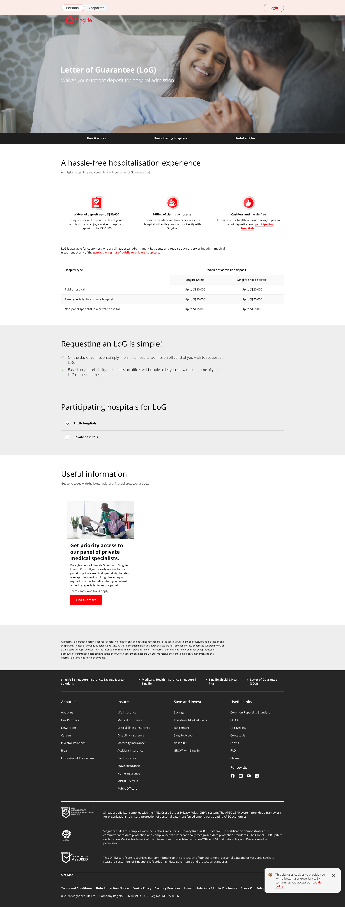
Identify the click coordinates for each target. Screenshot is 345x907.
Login (274, 8)
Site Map (67, 875)
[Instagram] (257, 776)
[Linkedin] (240, 776)
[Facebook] (232, 776)
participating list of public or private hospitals (126, 252)
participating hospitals (257, 226)
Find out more (86, 600)
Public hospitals (85, 423)
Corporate (96, 8)
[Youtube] (249, 776)
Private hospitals (86, 437)
